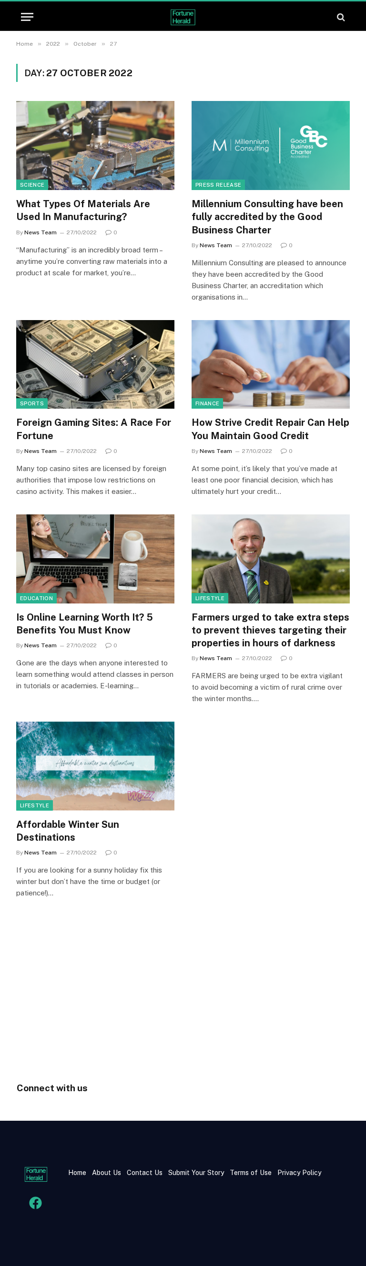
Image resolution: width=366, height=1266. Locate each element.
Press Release (218, 185)
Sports (32, 403)
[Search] (340, 17)
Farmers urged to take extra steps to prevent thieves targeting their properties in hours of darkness (270, 630)
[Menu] (27, 17)
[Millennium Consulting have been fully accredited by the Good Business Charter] (271, 145)
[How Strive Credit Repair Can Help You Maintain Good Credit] (271, 364)
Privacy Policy (298, 1172)
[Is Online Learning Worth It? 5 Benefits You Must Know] (95, 558)
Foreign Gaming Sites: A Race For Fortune (93, 429)
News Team (40, 232)
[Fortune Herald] (183, 16)
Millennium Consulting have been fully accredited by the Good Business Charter (267, 216)
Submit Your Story (195, 1172)
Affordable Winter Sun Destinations (67, 831)
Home (77, 1172)
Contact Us (145, 1172)
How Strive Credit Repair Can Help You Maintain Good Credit (270, 429)
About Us (106, 1172)
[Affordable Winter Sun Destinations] (95, 766)
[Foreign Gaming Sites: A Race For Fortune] (95, 364)
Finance (207, 403)
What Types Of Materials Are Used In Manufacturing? (83, 210)
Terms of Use (251, 1172)
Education (36, 598)
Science (32, 185)
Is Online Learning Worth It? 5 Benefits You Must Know (84, 624)
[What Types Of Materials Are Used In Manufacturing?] (95, 145)
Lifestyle (209, 598)
